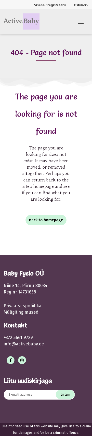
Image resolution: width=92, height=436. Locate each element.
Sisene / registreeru (50, 5)
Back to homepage (46, 220)
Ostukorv (81, 5)
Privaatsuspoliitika (22, 305)
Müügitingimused (21, 312)
